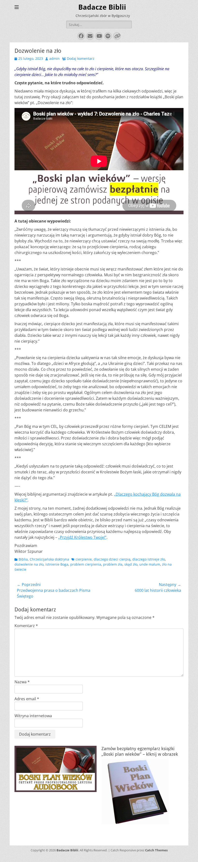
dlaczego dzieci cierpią (112, 559)
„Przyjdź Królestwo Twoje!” (82, 537)
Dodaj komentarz (80, 58)
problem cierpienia (85, 564)
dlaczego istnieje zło (148, 559)
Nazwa (22, 682)
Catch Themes (156, 850)
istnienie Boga (56, 564)
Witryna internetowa (33, 715)
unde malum (149, 564)
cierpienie (84, 559)
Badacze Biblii (102, 7)
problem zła (112, 564)
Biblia (23, 559)
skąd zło (130, 564)
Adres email (26, 698)
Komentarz (26, 625)
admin (54, 58)
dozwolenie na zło (28, 564)
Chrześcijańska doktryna (49, 559)
